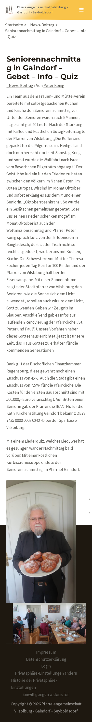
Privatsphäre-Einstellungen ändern (46, 673)
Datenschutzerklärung (46, 659)
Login (46, 666)
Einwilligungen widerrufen (46, 694)
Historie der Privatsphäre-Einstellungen (34, 684)
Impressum (46, 652)
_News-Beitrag (19, 85)
